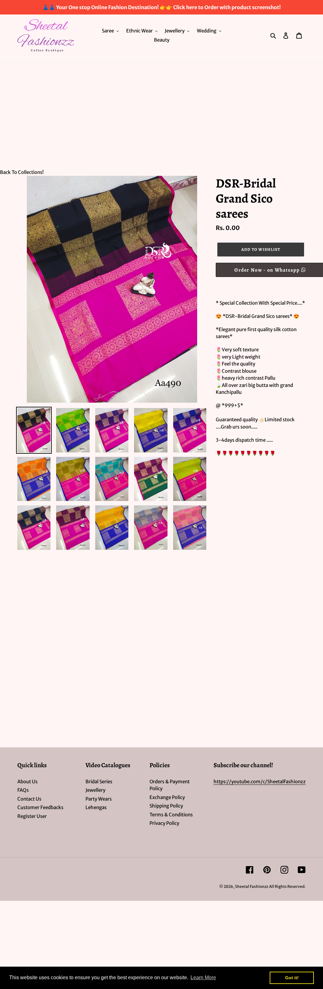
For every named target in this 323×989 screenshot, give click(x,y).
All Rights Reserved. (287, 886)
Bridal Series (98, 782)
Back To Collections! (22, 172)
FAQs (23, 790)
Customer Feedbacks (40, 807)
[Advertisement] (161, 104)
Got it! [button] (292, 977)
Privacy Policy (164, 823)
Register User (32, 816)
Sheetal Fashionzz (251, 886)
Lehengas (96, 807)
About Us (27, 782)
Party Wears (98, 799)
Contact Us (29, 799)
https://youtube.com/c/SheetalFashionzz (260, 782)
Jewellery (95, 790)
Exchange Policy (167, 797)
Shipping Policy (166, 806)
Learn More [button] (203, 977)
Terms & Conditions (171, 815)
